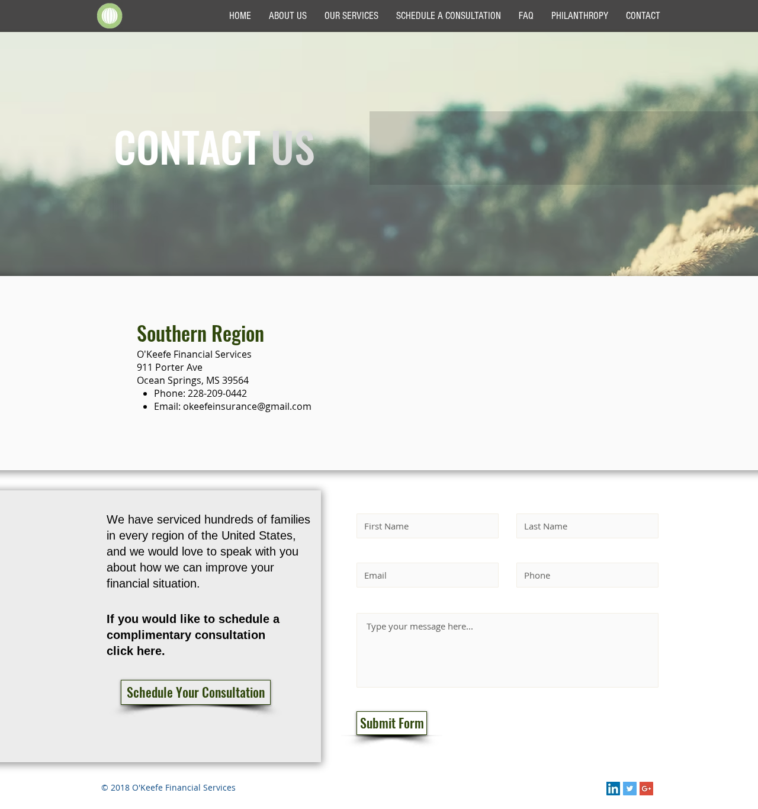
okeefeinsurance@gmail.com (247, 406)
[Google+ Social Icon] (646, 788)
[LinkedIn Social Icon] (613, 788)
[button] (196, 692)
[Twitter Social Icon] (630, 788)
